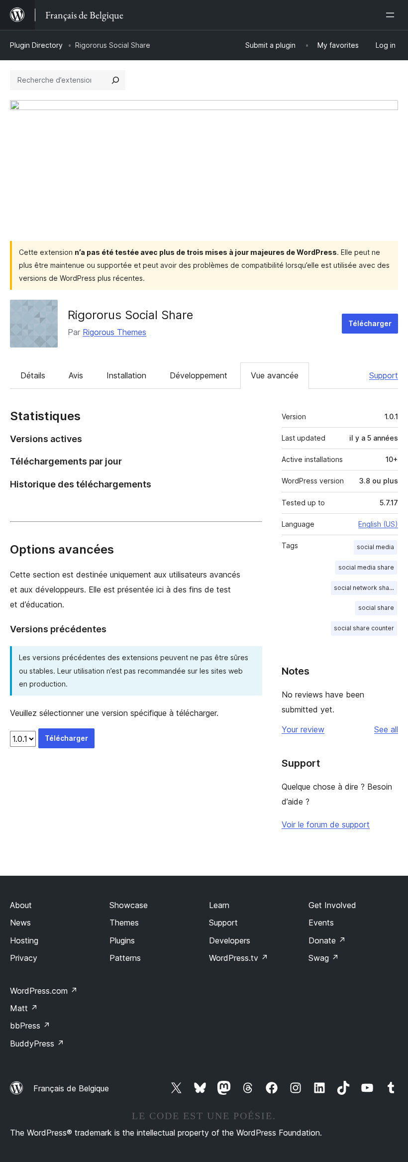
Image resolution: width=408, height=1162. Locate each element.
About (21, 905)
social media (375, 547)
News (20, 923)
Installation (126, 375)
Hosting (24, 940)
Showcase (128, 905)
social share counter (364, 628)
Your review (303, 729)
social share (376, 607)
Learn (219, 905)
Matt (24, 1008)
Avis (76, 375)
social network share (365, 587)
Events (321, 923)
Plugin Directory (36, 45)
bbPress (30, 1026)
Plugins (122, 940)
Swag (323, 958)
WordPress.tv (238, 958)
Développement (198, 375)
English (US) (378, 524)
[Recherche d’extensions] (115, 80)
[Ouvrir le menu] (392, 15)
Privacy (23, 958)
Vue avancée (275, 375)
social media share (366, 567)
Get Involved (332, 905)
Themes (124, 923)
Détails (32, 375)
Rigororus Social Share (130, 315)
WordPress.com (44, 991)
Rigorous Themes (114, 332)
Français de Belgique (71, 1088)
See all (386, 729)
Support (383, 375)
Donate (327, 940)
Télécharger (370, 323)
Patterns (125, 958)
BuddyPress (37, 1043)
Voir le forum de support (326, 824)
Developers (229, 940)
